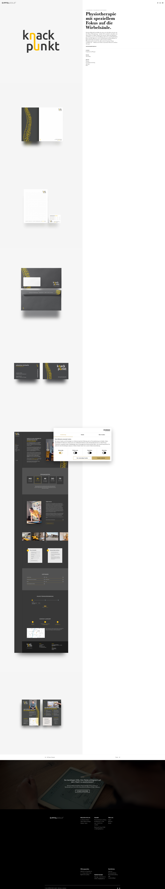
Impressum (110, 871)
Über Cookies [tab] (102, 434)
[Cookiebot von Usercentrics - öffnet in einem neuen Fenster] (104, 430)
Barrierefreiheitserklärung (113, 874)
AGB (109, 876)
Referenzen (89, 10)
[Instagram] (159, 3)
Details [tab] (82, 434)
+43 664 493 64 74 (102, 877)
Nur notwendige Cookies (82, 458)
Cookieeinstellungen (112, 878)
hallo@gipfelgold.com (99, 828)
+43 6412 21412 (99, 823)
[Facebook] (157, 3)
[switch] (75, 453)
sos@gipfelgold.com (101, 878)
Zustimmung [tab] (63, 434)
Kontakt (109, 823)
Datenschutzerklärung (112, 873)
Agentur (109, 819)
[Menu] (162, 3)
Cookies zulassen (101, 458)
